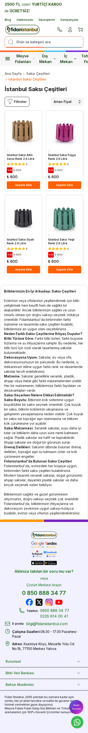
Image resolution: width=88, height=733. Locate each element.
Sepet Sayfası (76, 707)
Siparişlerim (46, 19)
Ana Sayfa (13, 74)
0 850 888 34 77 (44, 592)
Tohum (66, 708)
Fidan (8, 697)
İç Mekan (66, 59)
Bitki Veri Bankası (20, 673)
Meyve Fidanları (23, 59)
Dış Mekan (45, 59)
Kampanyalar (70, 19)
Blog (8, 19)
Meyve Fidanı (14, 708)
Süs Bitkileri (48, 708)
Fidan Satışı (31, 708)
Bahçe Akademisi (20, 684)
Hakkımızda (25, 19)
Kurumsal (13, 661)
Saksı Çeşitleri (38, 74)
